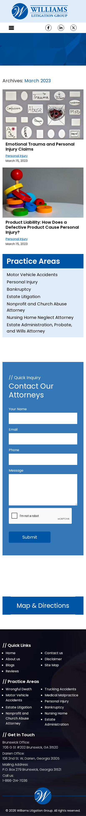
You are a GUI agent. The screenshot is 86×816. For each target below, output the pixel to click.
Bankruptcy (19, 289)
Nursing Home (56, 713)
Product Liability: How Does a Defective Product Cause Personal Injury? (42, 227)
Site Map (52, 665)
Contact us (54, 653)
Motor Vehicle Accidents (32, 275)
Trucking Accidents (60, 689)
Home (10, 653)
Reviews (12, 671)
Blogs (10, 665)
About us (13, 659)
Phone (14, 450)
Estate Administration (57, 722)
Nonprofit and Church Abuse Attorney (37, 307)
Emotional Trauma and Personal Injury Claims (40, 146)
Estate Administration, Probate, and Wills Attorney (39, 328)
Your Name (18, 409)
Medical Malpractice (61, 695)
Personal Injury (17, 156)
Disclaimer (53, 659)
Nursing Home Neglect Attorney (40, 317)
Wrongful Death (19, 689)
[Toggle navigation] (11, 28)
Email (13, 429)
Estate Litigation (23, 296)
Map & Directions (43, 605)
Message (16, 470)
